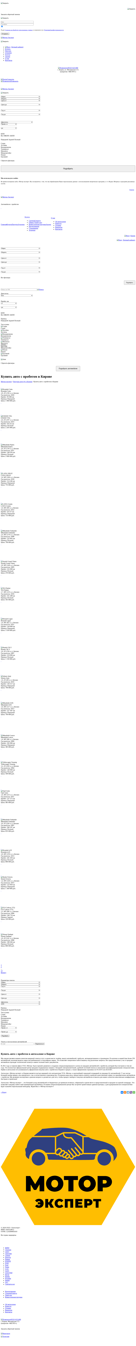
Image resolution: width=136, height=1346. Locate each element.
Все (2, 136)
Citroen (7, 1255)
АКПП (12, 136)
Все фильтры (5, 278)
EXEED (8, 1261)
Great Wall (8, 1273)
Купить (7, 49)
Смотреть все (10, 1284)
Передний (4, 139)
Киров (132, 236)
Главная (4, 224)
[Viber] (131, 1092)
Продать (8, 51)
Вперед (3, 973)
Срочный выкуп (35, 221)
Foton (7, 1267)
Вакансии (58, 227)
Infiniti (7, 1280)
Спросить (10, 79)
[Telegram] (128, 1092)
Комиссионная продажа (37, 224)
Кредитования (10, 1291)
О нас (7, 58)
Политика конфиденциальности (9, 1239)
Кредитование (34, 226)
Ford (6, 1265)
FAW (7, 1263)
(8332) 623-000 (73, 68)
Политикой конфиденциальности (54, 30)
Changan (8, 1250)
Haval (7, 1275)
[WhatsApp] (134, 1092)
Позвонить (14, 81)
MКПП (6, 136)
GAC (7, 1269)
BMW (7, 1248)
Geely (7, 1271)
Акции (7, 56)
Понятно (131, 190)
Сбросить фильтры (7, 161)
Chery (7, 1252)
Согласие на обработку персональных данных (19, 30)
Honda (7, 1276)
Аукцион (8, 53)
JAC (6, 1282)
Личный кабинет (17, 47)
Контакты (8, 60)
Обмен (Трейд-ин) (35, 222)
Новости (58, 223)
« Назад (3, 1092)
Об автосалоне (60, 222)
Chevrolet (8, 1254)
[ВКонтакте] (122, 1092)
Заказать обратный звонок (10, 1329)
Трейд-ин (8, 1295)
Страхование (33, 228)
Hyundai (8, 1278)
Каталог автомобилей (9, 1244)
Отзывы (58, 225)
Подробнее (9, 183)
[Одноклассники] (125, 1092)
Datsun (7, 1259)
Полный (17, 139)
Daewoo (8, 1257)
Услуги (7, 55)
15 (2, 971)
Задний (11, 139)
